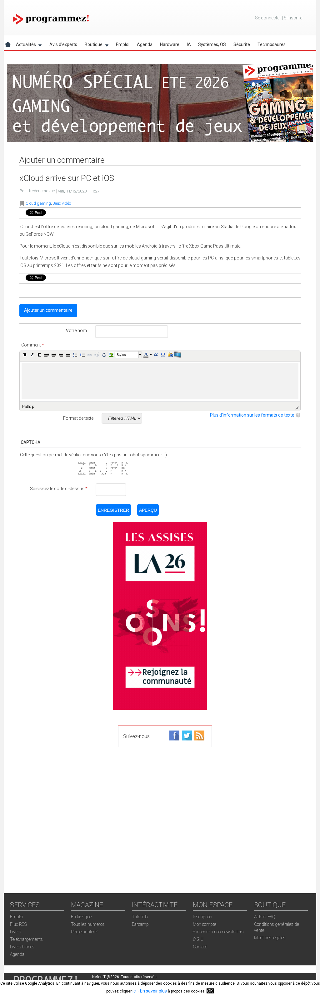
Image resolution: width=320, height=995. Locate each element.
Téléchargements (26, 939)
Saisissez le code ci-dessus (59, 488)
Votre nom (76, 330)
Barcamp (140, 924)
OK (210, 990)
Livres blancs (22, 946)
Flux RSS (18, 924)
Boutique (91, 45)
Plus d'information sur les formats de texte (252, 415)
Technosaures (272, 44)
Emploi (122, 44)
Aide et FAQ (264, 916)
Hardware (169, 44)
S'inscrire (293, 17)
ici (134, 990)
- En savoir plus (152, 990)
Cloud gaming (38, 203)
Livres (15, 931)
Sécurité (241, 44)
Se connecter (268, 17)
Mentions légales (270, 937)
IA (189, 44)
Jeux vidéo (62, 203)
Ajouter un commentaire (48, 310)
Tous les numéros (88, 924)
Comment (32, 344)
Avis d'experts (63, 44)
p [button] (33, 406)
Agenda (144, 44)
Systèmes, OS (212, 44)
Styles (121, 354)
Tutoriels (140, 916)
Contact (200, 946)
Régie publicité (84, 931)
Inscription (202, 916)
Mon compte (204, 924)
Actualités (24, 45)
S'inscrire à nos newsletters (218, 931)
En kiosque (81, 916)
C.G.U (198, 939)
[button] (25, 354)
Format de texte (78, 418)
